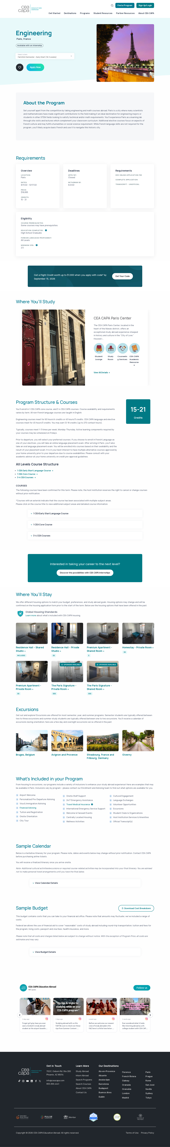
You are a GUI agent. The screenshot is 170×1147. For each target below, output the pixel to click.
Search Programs (84, 1079)
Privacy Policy (147, 1132)
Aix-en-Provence (107, 1071)
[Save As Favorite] (19, 67)
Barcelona (104, 1084)
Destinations (70, 13)
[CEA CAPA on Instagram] (23, 1081)
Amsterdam (104, 1079)
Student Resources (103, 13)
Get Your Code (122, 276)
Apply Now (35, 67)
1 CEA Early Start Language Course (34, 470)
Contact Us (81, 1092)
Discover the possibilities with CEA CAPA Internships (85, 572)
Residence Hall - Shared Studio (30, 649)
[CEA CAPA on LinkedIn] (31, 1081)
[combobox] (45, 56)
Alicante (103, 1075)
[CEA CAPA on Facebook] (36, 1081)
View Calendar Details (46, 883)
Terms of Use (132, 1132)
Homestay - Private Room (137, 647)
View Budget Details (45, 952)
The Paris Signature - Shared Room (99, 687)
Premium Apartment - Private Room (28, 687)
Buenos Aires (105, 1092)
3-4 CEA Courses (25, 477)
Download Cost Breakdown (137, 908)
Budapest (103, 1088)
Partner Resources (125, 13)
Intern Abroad (82, 1075)
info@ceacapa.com (55, 1080)
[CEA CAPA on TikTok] (18, 1081)
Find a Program (124, 5)
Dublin (102, 1096)
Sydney (149, 1093)
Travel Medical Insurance (78, 804)
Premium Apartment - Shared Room (99, 649)
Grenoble (126, 1089)
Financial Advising (28, 807)
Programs (85, 13)
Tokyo (148, 1097)
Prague (149, 1076)
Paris (147, 1072)
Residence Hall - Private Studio (65, 649)
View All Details (101, 372)
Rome (148, 1080)
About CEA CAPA (146, 13)
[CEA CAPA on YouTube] (27, 1081)
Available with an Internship (29, 45)
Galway (125, 1080)
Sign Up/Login (145, 5)
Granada (126, 1084)
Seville (148, 1089)
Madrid (125, 1097)
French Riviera (129, 1076)
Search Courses (83, 1084)
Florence (126, 1072)
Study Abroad (82, 1071)
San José (149, 1084)
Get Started (54, 13)
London (126, 1093)
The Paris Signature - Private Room (63, 687)
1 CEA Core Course (26, 474)
